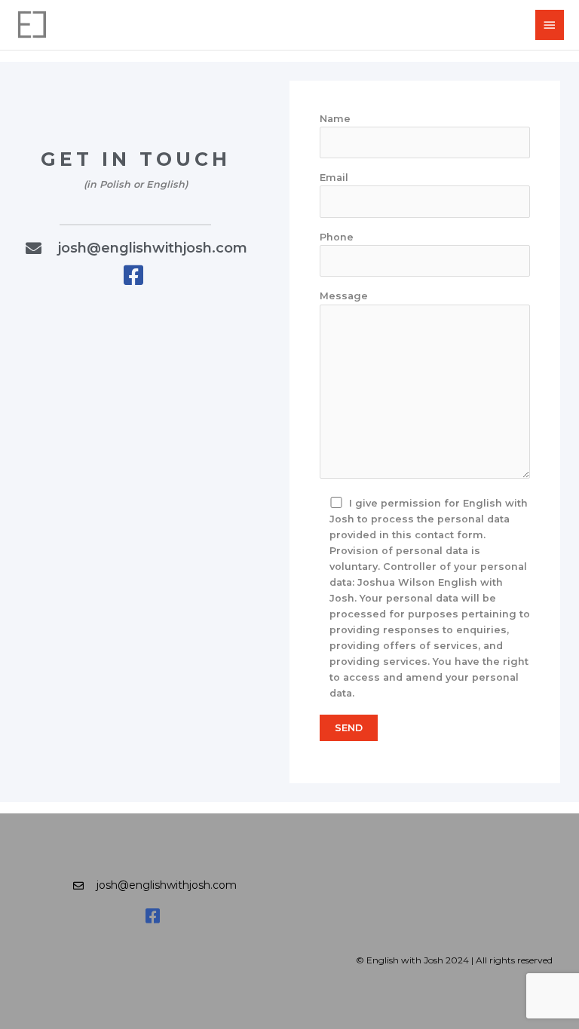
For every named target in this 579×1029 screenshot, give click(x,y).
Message (344, 296)
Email (334, 177)
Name (335, 118)
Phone (337, 237)
